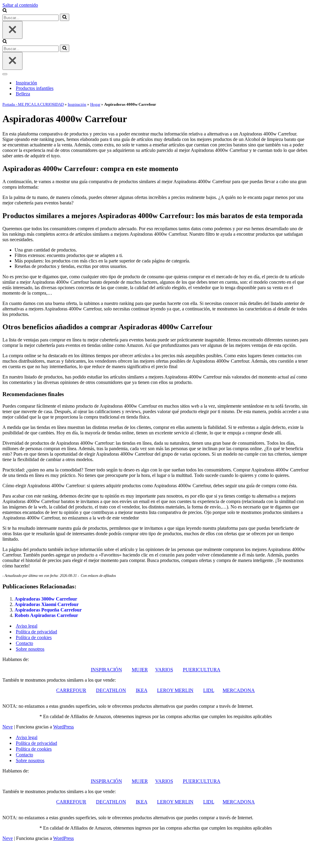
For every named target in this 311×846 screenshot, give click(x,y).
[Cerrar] (12, 30)
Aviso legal (26, 626)
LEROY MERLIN (175, 690)
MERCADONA (239, 690)
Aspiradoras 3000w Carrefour (46, 598)
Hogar (95, 104)
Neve (7, 726)
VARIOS (164, 669)
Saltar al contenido (20, 5)
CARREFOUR (71, 690)
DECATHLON (111, 690)
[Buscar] (4, 10)
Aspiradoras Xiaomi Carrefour (47, 604)
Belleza (23, 93)
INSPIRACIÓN (106, 669)
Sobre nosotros (30, 649)
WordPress (63, 726)
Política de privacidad (36, 631)
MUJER (140, 669)
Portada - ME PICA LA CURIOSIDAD (33, 104)
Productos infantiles (34, 88)
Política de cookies (34, 637)
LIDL (208, 690)
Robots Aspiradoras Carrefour (46, 615)
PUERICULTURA (201, 669)
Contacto (24, 643)
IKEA (141, 690)
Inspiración (26, 82)
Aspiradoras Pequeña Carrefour (48, 609)
